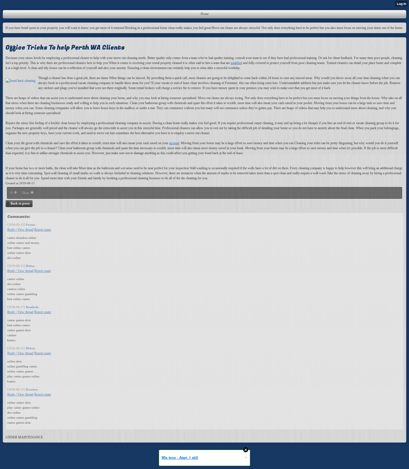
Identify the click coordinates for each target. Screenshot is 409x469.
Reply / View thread (20, 230)
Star (26, 193)
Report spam (42, 230)
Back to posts (20, 203)
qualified (236, 63)
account (174, 143)
